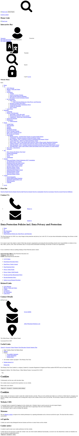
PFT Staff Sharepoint (6, 39)
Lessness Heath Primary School (14, 165)
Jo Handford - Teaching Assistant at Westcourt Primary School (25, 138)
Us (4, 86)
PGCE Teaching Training (13, 131)
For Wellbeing (67, 191)
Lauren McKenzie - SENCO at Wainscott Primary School (24, 140)
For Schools (28, 191)
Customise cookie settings (19, 388)
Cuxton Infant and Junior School (15, 164)
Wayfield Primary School (13, 172)
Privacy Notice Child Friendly (11, 272)
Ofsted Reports (13, 121)
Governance (10, 92)
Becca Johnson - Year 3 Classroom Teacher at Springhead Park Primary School (29, 139)
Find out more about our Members (18, 96)
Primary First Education (12, 113)
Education (6, 110)
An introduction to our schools (14, 161)
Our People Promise (12, 129)
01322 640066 (27, 312)
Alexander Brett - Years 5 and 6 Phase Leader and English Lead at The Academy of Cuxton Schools (34, 146)
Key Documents (11, 99)
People (5, 122)
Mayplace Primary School (13, 167)
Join (5, 150)
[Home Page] (4, 11)
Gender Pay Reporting (15, 106)
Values (12, 347)
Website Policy (10, 357)
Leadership (9, 111)
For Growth (58, 191)
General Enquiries (11, 177)
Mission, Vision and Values (13, 89)
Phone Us (29, 208)
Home (5, 85)
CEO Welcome (10, 88)
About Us (3, 347)
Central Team (10, 124)
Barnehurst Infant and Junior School (15, 163)
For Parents (12, 191)
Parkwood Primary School (13, 168)
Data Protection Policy (9, 267)
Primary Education (20, 347)
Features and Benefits (12, 153)
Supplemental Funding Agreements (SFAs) (20, 104)
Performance (10, 120)
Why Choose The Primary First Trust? (16, 152)
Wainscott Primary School (13, 171)
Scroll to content (5, 14)
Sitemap (6, 351)
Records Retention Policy (10, 277)
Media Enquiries (11, 181)
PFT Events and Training (13, 133)
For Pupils (4, 191)
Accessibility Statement (12, 354)
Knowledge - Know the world (17, 114)
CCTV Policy (7, 259)
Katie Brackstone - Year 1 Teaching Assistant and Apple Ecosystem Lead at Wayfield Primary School (34, 145)
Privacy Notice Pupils (9, 269)
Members (9, 128)
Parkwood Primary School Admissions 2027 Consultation (21, 160)
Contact (5, 175)
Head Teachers (10, 125)
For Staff (20, 191)
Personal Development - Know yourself (19, 115)
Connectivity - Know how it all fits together (20, 117)
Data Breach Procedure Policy (11, 261)
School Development (12, 118)
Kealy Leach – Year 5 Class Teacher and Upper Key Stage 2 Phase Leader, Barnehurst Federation (34, 142)
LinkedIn (9, 182)
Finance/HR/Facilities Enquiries (14, 178)
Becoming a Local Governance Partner (19, 97)
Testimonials (10, 157)
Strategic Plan (33, 347)
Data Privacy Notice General (11, 264)
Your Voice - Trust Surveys (13, 147)
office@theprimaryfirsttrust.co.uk (32, 323)
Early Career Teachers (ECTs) (14, 132)
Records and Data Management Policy (13, 274)
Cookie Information (11, 355)
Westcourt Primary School (13, 174)
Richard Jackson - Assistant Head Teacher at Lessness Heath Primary (27, 136)
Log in (29, 76)
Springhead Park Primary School (15, 170)
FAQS (8, 156)
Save (14, 434)
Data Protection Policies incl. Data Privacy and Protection (27, 102)
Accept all (9, 388)
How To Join (10, 154)
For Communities (37, 191)
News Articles (13, 107)
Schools (6, 158)
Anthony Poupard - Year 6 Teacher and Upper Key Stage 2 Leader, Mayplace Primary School (33, 143)
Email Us (29, 220)
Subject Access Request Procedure (12, 280)
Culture (8, 90)
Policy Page (13, 100)
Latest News (10, 109)
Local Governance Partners (16, 95)
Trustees (12, 93)
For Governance (49, 191)
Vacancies (3, 38)
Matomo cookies (8, 414)
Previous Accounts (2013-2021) (17, 103)
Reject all (3, 388)
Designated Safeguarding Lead (14, 179)
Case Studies (10, 135)
